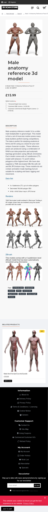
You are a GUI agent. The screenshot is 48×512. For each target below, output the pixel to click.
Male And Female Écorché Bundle (15, 374)
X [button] (44, 498)
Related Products (11, 325)
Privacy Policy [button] (28, 503)
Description (11, 126)
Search (19, 13)
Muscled (22, 294)
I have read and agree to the (25, 490)
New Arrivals (10, 13)
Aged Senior (13, 294)
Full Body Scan (18, 288)
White (19, 291)
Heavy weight (32, 294)
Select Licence (10, 101)
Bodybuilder (29, 288)
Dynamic (11, 291)
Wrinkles (11, 297)
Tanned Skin (27, 291)
